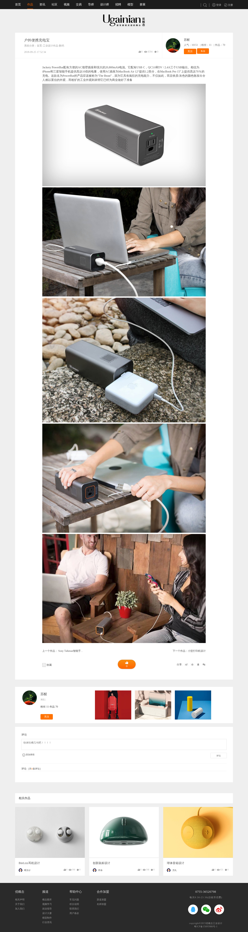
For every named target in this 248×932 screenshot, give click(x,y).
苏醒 (187, 39)
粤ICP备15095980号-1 (205, 926)
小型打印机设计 (197, 651)
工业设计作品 (50, 45)
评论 (218, 755)
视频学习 (47, 904)
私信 (203, 51)
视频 (67, 4)
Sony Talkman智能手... (70, 651)
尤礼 (174, 870)
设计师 (104, 4)
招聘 (118, 4)
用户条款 (74, 913)
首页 (18, 4)
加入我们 (20, 908)
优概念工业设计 (214, 923)
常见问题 (74, 899)
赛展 (142, 4)
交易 (79, 4)
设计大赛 (47, 913)
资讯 (42, 4)
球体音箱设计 (175, 863)
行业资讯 (47, 922)
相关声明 (20, 899)
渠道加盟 (101, 899)
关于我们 (20, 904)
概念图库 (47, 899)
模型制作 (47, 917)
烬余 (100, 870)
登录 (218, 5)
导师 (91, 4)
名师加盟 (101, 904)
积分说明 (74, 904)
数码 (61, 45)
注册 (230, 5)
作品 (30, 4)
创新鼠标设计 (101, 863)
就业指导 (47, 908)
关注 (190, 51)
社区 (54, 4)
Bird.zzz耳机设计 (29, 863)
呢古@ (27, 870)
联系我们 (74, 908)
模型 (130, 4)
